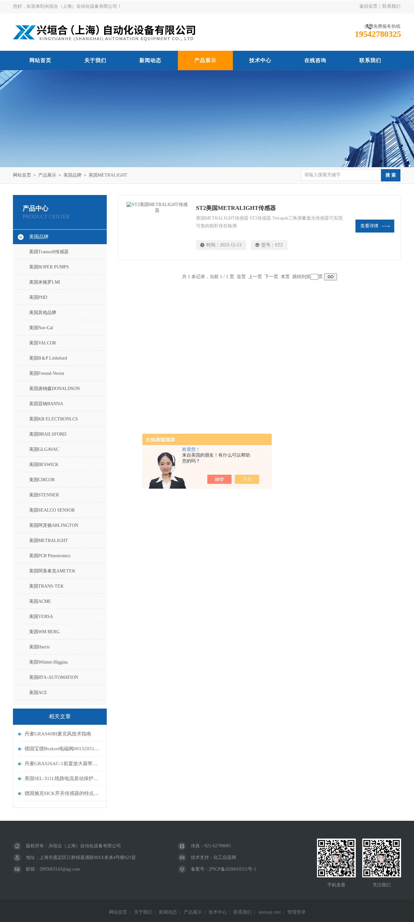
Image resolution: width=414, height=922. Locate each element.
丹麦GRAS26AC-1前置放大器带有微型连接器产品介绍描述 (63, 763)
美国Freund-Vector (46, 373)
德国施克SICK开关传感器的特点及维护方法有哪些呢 (63, 793)
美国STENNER (44, 495)
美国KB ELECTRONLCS (53, 419)
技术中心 (260, 60)
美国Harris (39, 647)
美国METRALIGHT (108, 175)
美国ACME (40, 601)
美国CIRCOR (42, 479)
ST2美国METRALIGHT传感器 (236, 208)
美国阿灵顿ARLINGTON (53, 525)
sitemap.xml (269, 912)
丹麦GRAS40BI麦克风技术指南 (58, 733)
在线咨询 (315, 60)
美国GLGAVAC (44, 449)
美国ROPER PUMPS (49, 267)
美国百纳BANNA (46, 403)
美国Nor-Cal (41, 327)
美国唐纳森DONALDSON (54, 388)
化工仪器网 (224, 857)
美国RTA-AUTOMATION (53, 677)
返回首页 (368, 6)
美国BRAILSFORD (47, 434)
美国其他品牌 (42, 312)
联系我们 (391, 6)
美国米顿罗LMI (44, 282)
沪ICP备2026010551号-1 (232, 869)
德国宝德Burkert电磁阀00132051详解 (63, 748)
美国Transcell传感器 (49, 251)
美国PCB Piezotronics (49, 555)
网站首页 (40, 60)
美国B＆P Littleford (48, 358)
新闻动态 (150, 60)
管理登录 (297, 912)
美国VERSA (41, 616)
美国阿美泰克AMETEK (52, 571)
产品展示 (205, 60)
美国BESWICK (44, 464)
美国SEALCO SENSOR (52, 510)
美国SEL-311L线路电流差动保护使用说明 (63, 778)
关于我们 (95, 60)
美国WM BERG (44, 631)
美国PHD (38, 297)
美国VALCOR (42, 343)
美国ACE (38, 692)
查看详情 (369, 225)
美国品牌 (72, 175)
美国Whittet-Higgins (48, 662)
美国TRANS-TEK (46, 586)
